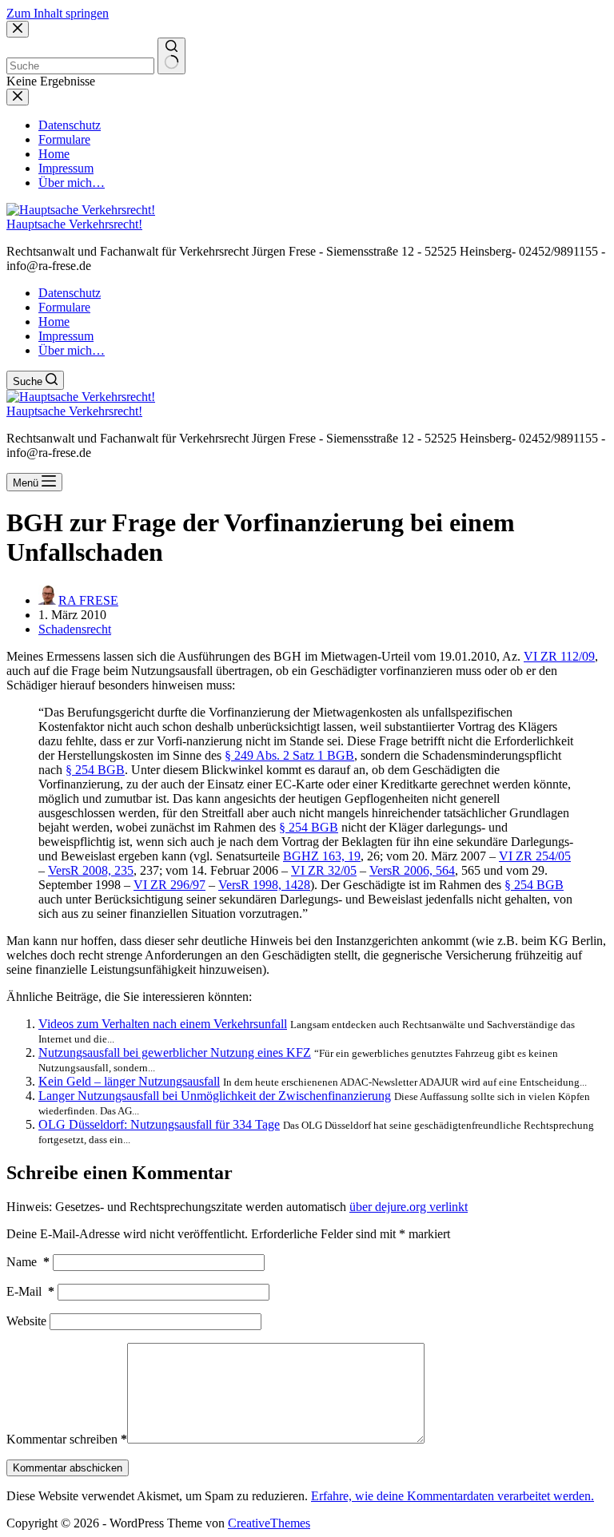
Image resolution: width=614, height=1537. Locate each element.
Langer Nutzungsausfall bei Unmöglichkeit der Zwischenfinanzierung (214, 1095)
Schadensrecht (74, 629)
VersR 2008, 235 (91, 870)
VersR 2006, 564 (412, 870)
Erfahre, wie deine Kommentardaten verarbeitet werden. (452, 1496)
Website (26, 1321)
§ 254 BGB (95, 769)
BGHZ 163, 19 (322, 856)
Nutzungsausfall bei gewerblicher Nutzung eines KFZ (174, 1052)
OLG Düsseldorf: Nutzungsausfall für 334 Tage (159, 1124)
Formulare (64, 307)
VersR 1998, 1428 (264, 885)
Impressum (66, 336)
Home (54, 321)
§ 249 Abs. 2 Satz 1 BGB (289, 755)
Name (28, 1262)
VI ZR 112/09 (559, 656)
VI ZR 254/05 (535, 856)
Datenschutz (69, 293)
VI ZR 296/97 (169, 885)
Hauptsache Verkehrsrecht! (74, 224)
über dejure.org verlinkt (408, 1206)
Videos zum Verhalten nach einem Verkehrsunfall (162, 1024)
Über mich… (71, 350)
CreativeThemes (269, 1523)
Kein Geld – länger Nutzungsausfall (129, 1081)
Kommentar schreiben (66, 1439)
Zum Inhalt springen (57, 13)
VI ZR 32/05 (324, 870)
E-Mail (30, 1291)
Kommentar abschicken (67, 1468)
